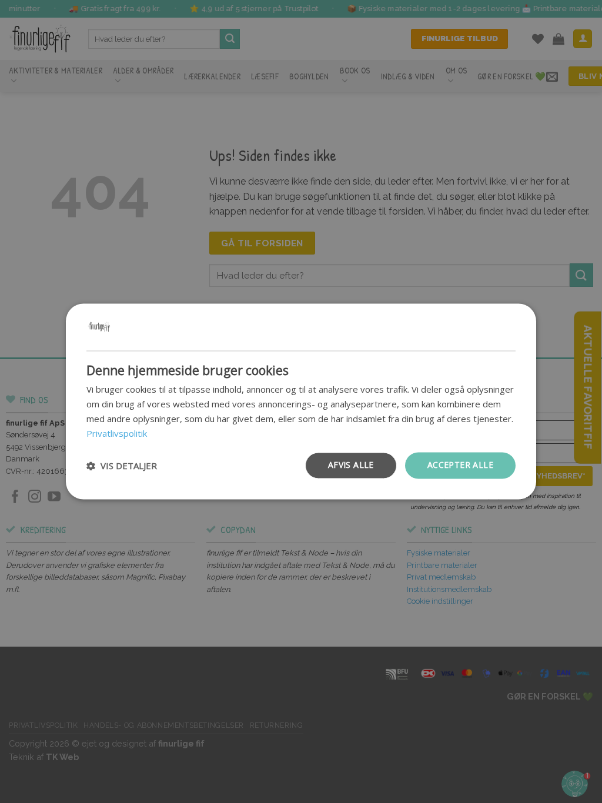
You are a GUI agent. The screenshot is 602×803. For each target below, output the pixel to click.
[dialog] (301, 401)
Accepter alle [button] (460, 465)
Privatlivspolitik (116, 433)
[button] (121, 465)
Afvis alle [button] (351, 465)
